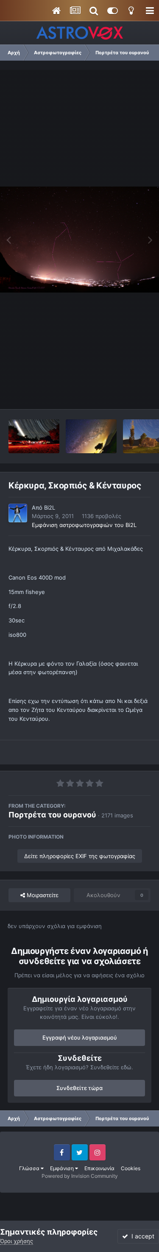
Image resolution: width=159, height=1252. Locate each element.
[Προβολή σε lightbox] (79, 240)
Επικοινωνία (99, 1168)
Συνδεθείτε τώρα (79, 1088)
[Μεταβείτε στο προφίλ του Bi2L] (17, 513)
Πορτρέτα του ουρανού (52, 814)
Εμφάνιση (62, 1168)
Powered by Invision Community (80, 1176)
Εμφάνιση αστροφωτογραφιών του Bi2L (84, 524)
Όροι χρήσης (16, 1241)
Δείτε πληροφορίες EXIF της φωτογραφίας (79, 856)
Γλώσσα (30, 1168)
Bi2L (49, 507)
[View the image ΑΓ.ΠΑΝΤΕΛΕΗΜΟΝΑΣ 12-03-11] (33, 436)
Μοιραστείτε (42, 895)
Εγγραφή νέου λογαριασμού (79, 1037)
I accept (141, 1236)
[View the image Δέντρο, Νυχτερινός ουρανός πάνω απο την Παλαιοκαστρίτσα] (91, 436)
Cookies (130, 1168)
